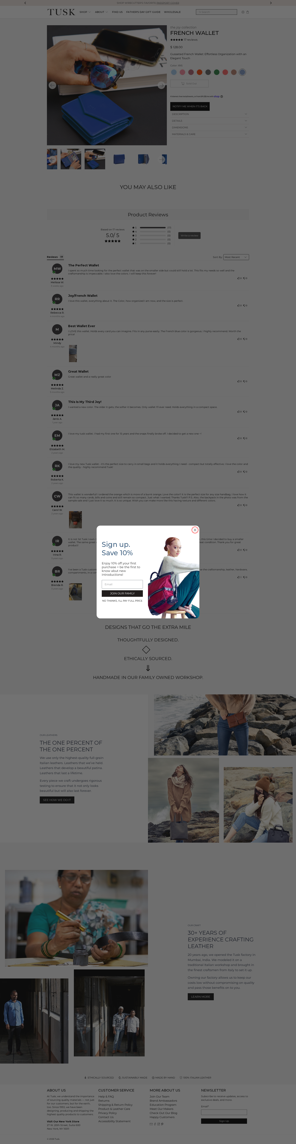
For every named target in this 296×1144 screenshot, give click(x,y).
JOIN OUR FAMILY (122, 593)
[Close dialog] (195, 530)
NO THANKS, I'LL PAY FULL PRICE (122, 600)
